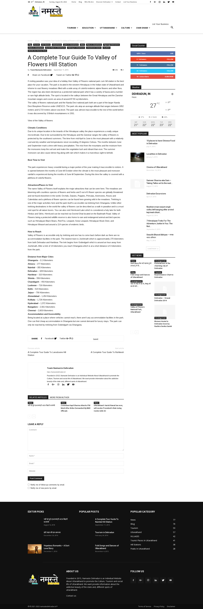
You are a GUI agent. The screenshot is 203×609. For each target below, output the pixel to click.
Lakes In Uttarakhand (71, 45)
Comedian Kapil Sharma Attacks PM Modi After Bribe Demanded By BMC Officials (76, 408)
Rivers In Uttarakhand (36, 48)
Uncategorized (160, 261)
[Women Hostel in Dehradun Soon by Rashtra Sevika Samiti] (164, 312)
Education (88, 27)
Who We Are (89, 2)
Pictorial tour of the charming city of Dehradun (162, 265)
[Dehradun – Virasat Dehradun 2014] (164, 289)
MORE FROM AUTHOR (59, 397)
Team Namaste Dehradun (41, 70)
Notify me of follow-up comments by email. (48, 485)
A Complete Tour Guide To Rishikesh (107, 352)
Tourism (71, 27)
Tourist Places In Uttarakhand (55, 48)
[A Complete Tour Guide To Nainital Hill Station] (86, 525)
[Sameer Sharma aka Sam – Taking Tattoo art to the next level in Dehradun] (137, 184)
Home (74, 2)
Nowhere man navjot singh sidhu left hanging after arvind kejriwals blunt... (160, 209)
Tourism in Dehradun (104, 532)
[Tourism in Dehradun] (86, 538)
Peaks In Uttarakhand (94, 45)
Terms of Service (144, 606)
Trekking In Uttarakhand (76, 48)
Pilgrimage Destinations (111, 45)
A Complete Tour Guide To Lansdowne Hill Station (47, 353)
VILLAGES (106, 48)
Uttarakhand (107, 27)
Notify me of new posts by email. (44, 488)
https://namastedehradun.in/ (56, 372)
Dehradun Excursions (156, 194)
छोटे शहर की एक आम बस (52, 532)
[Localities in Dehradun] (137, 157)
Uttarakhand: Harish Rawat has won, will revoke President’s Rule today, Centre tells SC (108, 408)
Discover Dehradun (103, 2)
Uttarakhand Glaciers (94, 48)
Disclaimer (171, 606)
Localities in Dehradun (157, 154)
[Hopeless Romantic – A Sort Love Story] (35, 549)
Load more (152, 248)
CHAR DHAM (142, 27)
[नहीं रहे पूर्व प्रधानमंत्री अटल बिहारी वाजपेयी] (35, 525)
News (82, 45)
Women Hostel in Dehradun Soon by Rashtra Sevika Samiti (163, 323)
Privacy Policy (159, 606)
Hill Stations (46, 45)
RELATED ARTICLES (38, 397)
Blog (80, 2)
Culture (125, 27)
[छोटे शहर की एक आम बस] (35, 538)
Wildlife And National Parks (37, 51)
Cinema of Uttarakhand (157, 167)
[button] (172, 27)
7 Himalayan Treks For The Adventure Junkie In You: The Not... (159, 223)
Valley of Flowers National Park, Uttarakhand (137, 309)
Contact (118, 2)
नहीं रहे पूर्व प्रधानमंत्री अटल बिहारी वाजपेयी (41, 405)
